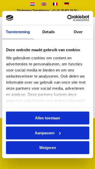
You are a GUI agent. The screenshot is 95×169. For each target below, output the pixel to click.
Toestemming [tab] (18, 32)
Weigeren (47, 147)
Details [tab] (48, 32)
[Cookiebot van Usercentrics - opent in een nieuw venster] (67, 18)
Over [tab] (78, 32)
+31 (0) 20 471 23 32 (64, 10)
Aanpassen (44, 133)
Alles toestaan (47, 118)
